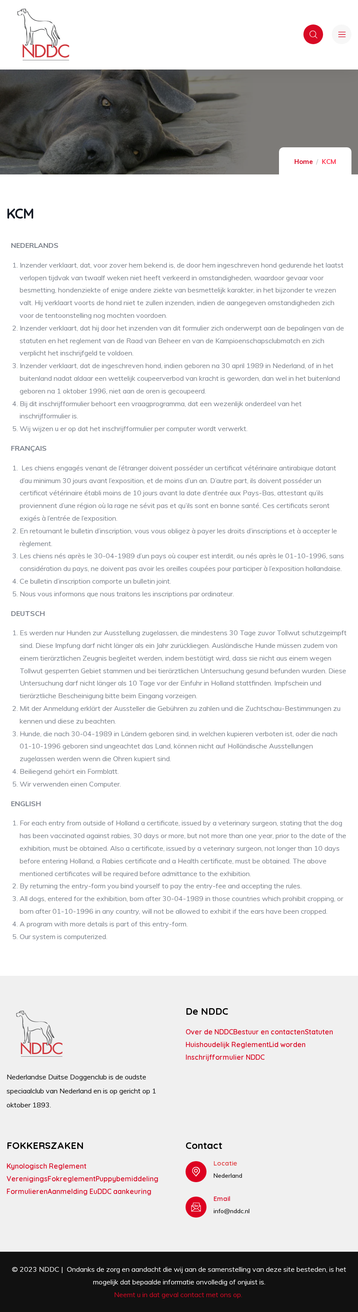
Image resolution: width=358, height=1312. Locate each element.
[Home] (43, 34)
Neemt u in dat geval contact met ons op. (179, 1294)
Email (222, 1198)
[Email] (196, 1207)
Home (303, 161)
